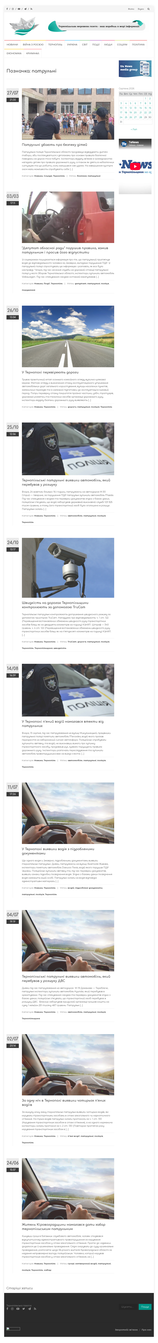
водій (71, 888)
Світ (84, 45)
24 (121, 117)
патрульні (94, 176)
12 (131, 108)
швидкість (60, 648)
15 (146, 108)
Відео (141, 9)
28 (140, 117)
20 (135, 112)
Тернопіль (55, 45)
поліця (105, 283)
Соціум (122, 45)
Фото (131, 9)
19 (130, 112)
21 (141, 112)
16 (150, 108)
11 (126, 108)
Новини (12, 45)
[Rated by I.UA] (13, 1329)
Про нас (147, 1329)
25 (126, 117)
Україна (72, 45)
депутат (80, 283)
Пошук (145, 1306)
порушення (28, 290)
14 (140, 108)
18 (126, 112)
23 (150, 112)
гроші (71, 1263)
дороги (72, 407)
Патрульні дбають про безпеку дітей (54, 145)
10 (121, 108)
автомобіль (75, 515)
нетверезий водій (86, 1263)
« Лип (134, 129)
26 (130, 117)
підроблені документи (88, 888)
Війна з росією (33, 45)
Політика (138, 45)
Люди (108, 45)
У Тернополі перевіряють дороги (50, 372)
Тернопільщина (44, 648)
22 (145, 112)
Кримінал (32, 53)
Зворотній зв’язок (126, 1329)
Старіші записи (19, 1288)
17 (121, 112)
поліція (95, 407)
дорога (81, 641)
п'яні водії (74, 1136)
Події (95, 45)
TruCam (72, 641)
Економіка (14, 53)
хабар (47, 1270)
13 (135, 108)
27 (135, 117)
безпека (82, 176)
